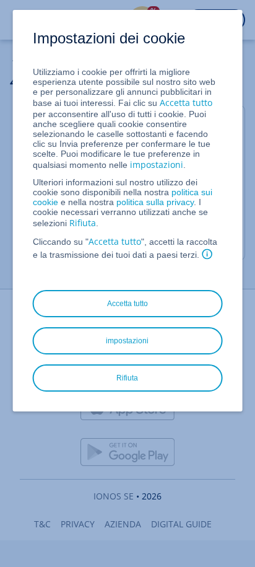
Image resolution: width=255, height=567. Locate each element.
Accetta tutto (186, 102)
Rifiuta (82, 223)
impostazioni (156, 164)
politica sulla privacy (155, 202)
